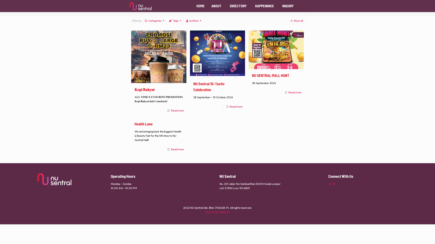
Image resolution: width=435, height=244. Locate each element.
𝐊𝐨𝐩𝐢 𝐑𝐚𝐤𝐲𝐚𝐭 (145, 89)
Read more (177, 110)
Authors (194, 20)
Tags (175, 20)
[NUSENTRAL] (140, 6)
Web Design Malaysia (217, 212)
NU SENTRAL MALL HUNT (270, 75)
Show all (298, 20)
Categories (155, 20)
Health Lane (144, 124)
